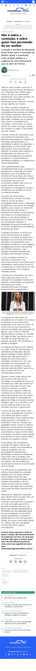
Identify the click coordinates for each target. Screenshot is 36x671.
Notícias (9, 21)
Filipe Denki (8, 619)
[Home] (18, 9)
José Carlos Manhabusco (13, 628)
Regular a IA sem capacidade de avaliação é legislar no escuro (16, 614)
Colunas (13, 647)
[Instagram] (21, 5)
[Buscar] (33, 1)
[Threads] (34, 5)
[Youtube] (26, 5)
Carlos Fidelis (9, 595)
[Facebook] (9, 5)
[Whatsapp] (2, 5)
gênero (5, 582)
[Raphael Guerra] (4, 70)
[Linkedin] (17, 5)
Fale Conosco (27, 647)
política (5, 575)
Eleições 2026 (18, 21)
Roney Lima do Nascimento (13, 611)
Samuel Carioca (9, 602)
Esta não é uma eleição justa (15, 598)
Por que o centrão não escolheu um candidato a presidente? (18, 605)
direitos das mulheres (20, 571)
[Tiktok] (30, 5)
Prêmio (27, 21)
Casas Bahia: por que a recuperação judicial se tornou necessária (18, 622)
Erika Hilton (6, 571)
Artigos (20, 647)
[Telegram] (6, 5)
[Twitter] (14, 5)
